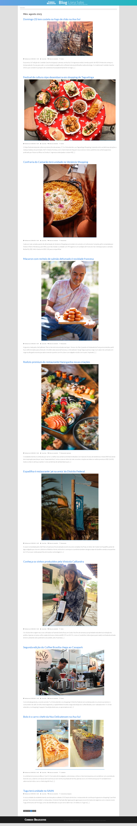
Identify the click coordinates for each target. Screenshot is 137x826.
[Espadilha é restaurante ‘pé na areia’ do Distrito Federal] (69, 507)
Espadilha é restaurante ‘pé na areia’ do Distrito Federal (54, 471)
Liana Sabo (44, 59)
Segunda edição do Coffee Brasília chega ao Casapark (53, 647)
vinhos (62, 629)
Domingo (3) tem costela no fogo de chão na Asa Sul (51, 19)
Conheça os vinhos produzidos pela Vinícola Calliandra (53, 561)
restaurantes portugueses (66, 793)
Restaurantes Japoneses (66, 453)
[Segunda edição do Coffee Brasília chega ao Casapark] (70, 672)
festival (62, 143)
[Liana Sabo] (74, 2)
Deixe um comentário (53, 59)
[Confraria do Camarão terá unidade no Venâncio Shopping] (69, 200)
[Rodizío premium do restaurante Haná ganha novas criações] (69, 407)
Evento (62, 59)
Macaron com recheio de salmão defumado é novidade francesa (58, 258)
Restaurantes (63, 240)
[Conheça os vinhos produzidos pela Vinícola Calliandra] (70, 594)
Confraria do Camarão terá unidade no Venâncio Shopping (55, 161)
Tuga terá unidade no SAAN (38, 790)
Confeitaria (63, 772)
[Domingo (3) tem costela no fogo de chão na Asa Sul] (70, 38)
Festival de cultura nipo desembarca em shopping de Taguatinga (58, 77)
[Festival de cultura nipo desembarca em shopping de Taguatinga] (70, 110)
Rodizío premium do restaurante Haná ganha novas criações (56, 361)
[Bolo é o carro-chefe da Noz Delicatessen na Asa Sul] (69, 744)
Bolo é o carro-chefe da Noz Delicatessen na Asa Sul (51, 716)
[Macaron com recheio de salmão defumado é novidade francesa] (69, 300)
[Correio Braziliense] (52, 2)
